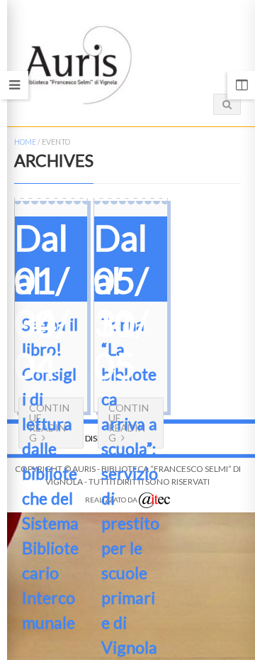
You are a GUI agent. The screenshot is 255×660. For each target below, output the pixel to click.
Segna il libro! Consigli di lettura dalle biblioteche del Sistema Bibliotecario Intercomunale (50, 473)
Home (25, 142)
